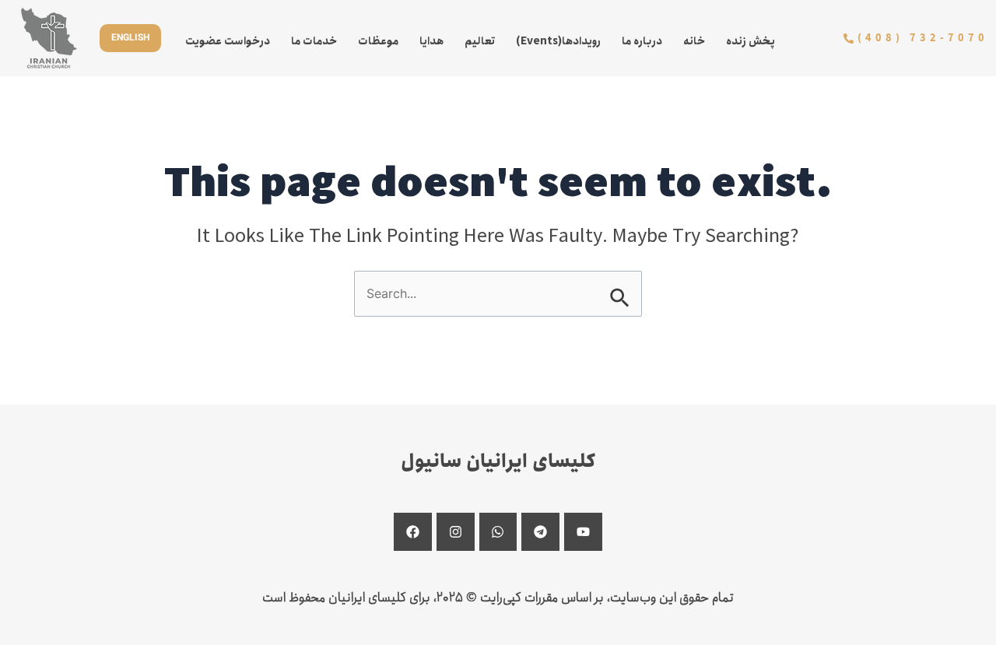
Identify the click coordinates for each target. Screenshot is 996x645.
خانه (694, 41)
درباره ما (642, 41)
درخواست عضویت (227, 41)
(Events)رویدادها (558, 41)
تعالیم (480, 41)
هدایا (431, 41)
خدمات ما (314, 41)
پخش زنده (750, 41)
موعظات (378, 41)
